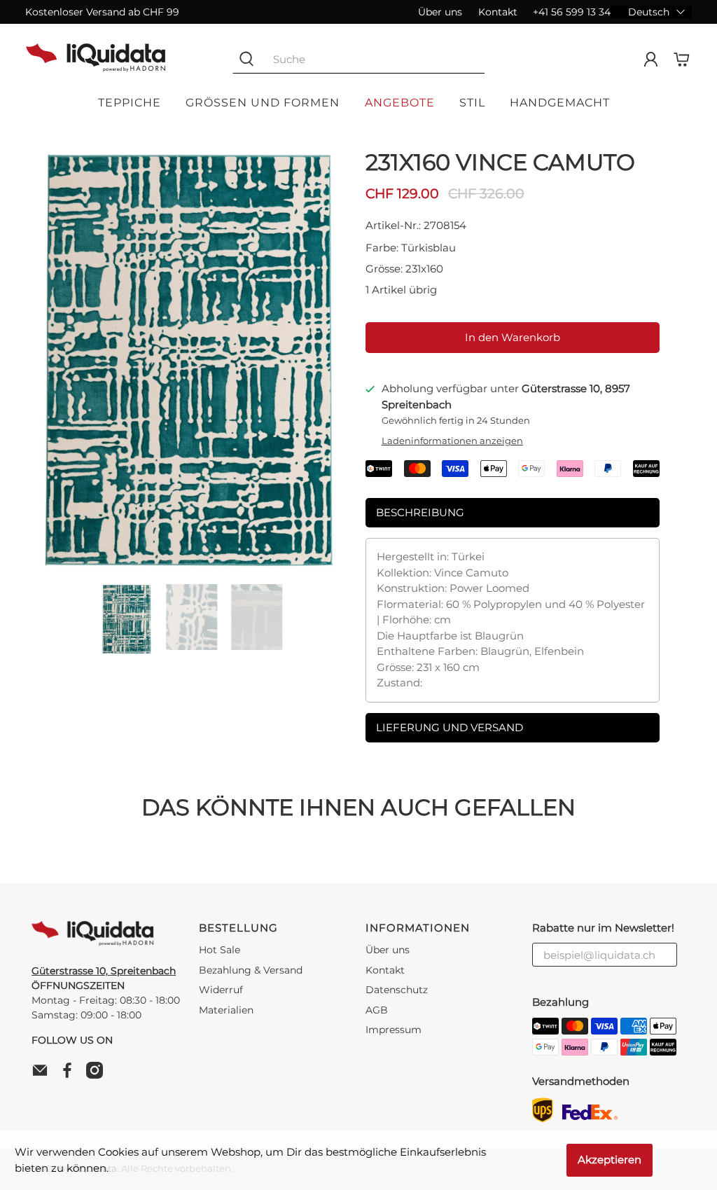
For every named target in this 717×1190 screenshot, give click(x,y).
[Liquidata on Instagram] (98, 1075)
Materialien (226, 1010)
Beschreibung (420, 512)
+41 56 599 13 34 (572, 12)
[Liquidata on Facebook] (71, 1075)
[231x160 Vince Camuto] (188, 360)
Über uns (440, 12)
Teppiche (129, 102)
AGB (377, 1010)
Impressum (394, 1029)
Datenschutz (397, 989)
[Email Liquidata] (43, 1075)
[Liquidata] (96, 59)
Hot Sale (219, 949)
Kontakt (497, 12)
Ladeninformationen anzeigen (452, 441)
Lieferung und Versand (449, 727)
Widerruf (221, 989)
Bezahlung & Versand (250, 970)
